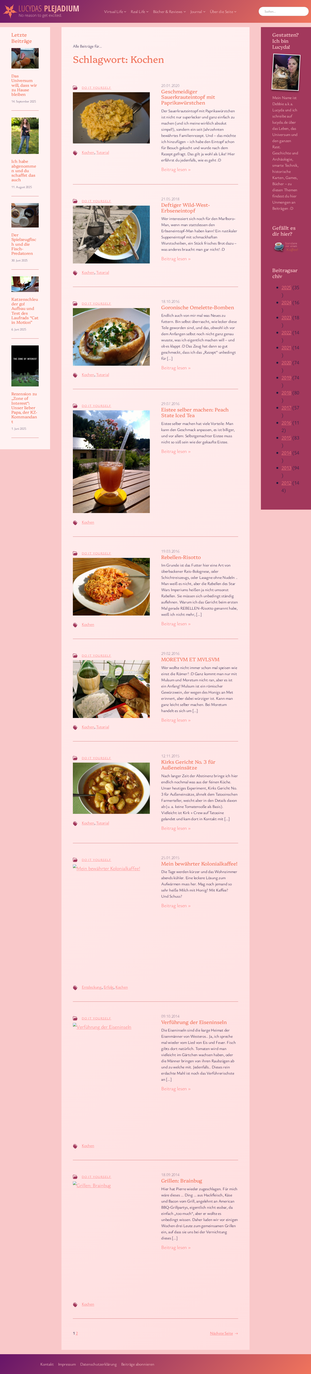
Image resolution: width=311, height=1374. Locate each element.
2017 (286, 407)
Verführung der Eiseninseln (194, 1022)
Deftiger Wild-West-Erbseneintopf (185, 207)
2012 (286, 482)
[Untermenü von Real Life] (147, 11)
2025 (286, 287)
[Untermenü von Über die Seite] (235, 11)
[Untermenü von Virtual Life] (125, 11)
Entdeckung (92, 987)
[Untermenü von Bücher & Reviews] (185, 11)
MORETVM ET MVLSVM (190, 659)
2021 (286, 347)
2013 (286, 467)
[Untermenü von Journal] (204, 11)
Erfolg (109, 987)
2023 (286, 317)
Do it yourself (96, 87)
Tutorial (102, 152)
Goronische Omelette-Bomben (197, 307)
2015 (286, 437)
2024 (286, 302)
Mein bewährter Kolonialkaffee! (199, 863)
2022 (286, 332)
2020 (286, 362)
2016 (286, 422)
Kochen (88, 152)
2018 (286, 392)
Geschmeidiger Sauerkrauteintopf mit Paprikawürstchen (188, 97)
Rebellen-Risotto (181, 557)
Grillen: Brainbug (181, 1180)
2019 (286, 377)
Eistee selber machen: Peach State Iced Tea (195, 412)
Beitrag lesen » (176, 169)
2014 (286, 452)
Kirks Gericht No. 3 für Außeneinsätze (188, 764)
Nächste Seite (224, 1333)
